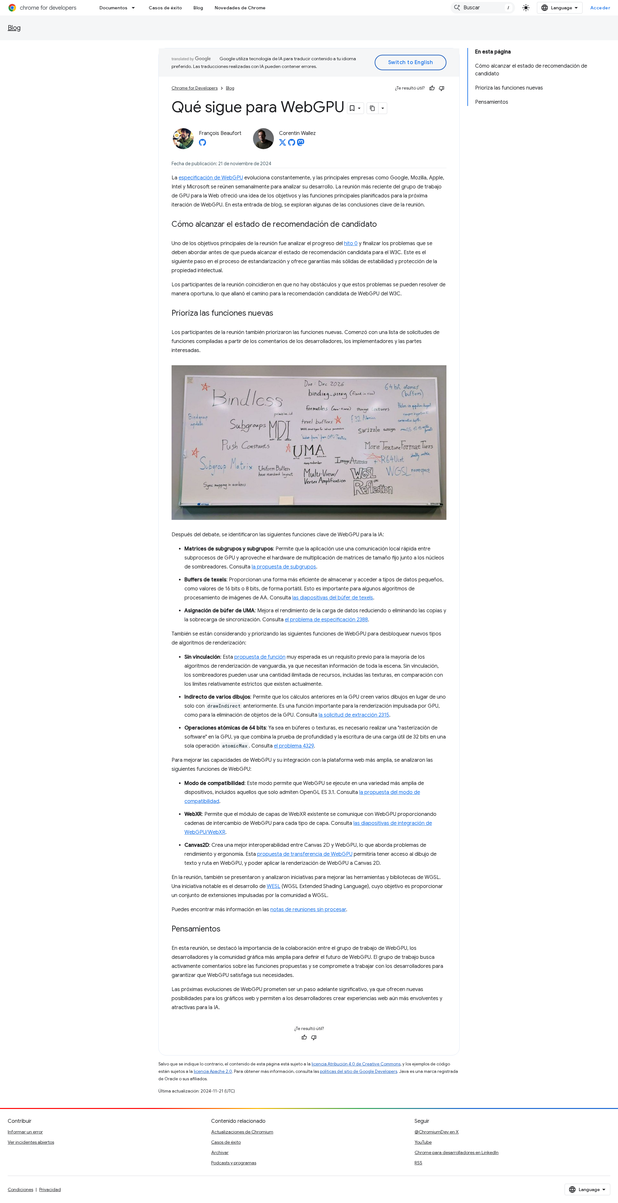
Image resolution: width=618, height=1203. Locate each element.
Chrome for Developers (195, 88)
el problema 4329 (294, 746)
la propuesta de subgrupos (284, 567)
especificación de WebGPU (211, 178)
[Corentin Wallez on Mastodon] (300, 144)
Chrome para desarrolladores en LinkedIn (457, 1152)
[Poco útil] (441, 88)
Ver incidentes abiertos (31, 1142)
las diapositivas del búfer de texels (332, 598)
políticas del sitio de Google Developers (358, 1071)
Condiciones (20, 1189)
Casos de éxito (165, 8)
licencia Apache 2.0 (213, 1071)
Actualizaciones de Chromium (242, 1132)
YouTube (423, 1142)
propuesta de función (260, 657)
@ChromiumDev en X (437, 1132)
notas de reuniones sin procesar (308, 909)
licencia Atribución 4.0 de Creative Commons (356, 1064)
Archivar (220, 1152)
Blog (198, 8)
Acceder (600, 8)
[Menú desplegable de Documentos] (135, 8)
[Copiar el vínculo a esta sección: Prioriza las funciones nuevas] (279, 314)
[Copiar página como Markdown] (373, 108)
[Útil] (432, 88)
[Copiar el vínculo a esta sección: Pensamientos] (226, 929)
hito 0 (351, 243)
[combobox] (483, 8)
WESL (273, 886)
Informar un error (25, 1132)
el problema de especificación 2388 (326, 619)
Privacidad (50, 1189)
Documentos (113, 8)
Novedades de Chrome (240, 8)
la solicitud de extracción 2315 (354, 715)
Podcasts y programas (233, 1163)
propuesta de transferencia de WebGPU (304, 854)
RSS (418, 1163)
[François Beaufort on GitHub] (202, 144)
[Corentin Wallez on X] (282, 144)
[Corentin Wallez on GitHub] (291, 144)
